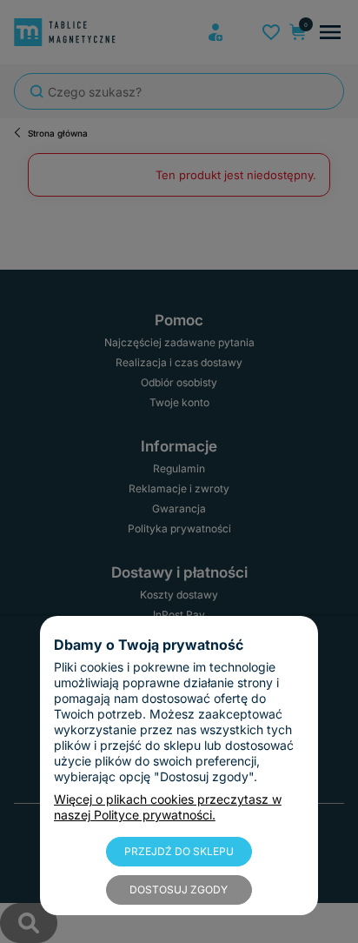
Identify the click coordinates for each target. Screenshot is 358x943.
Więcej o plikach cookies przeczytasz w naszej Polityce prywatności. (168, 807)
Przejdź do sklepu (179, 851)
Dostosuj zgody (178, 889)
